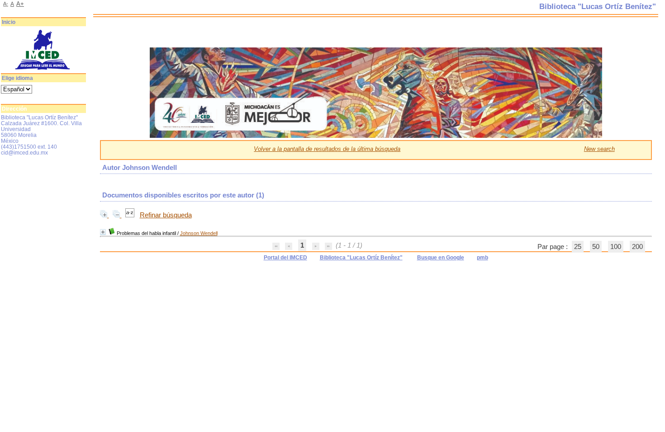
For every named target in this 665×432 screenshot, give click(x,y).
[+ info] (103, 232)
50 (595, 246)
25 (577, 246)
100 (615, 246)
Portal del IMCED (285, 257)
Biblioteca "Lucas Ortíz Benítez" (361, 257)
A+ (20, 3)
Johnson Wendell (199, 233)
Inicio (8, 22)
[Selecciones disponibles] (130, 215)
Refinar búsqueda (166, 215)
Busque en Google (440, 257)
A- (5, 3)
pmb (482, 257)
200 (637, 246)
